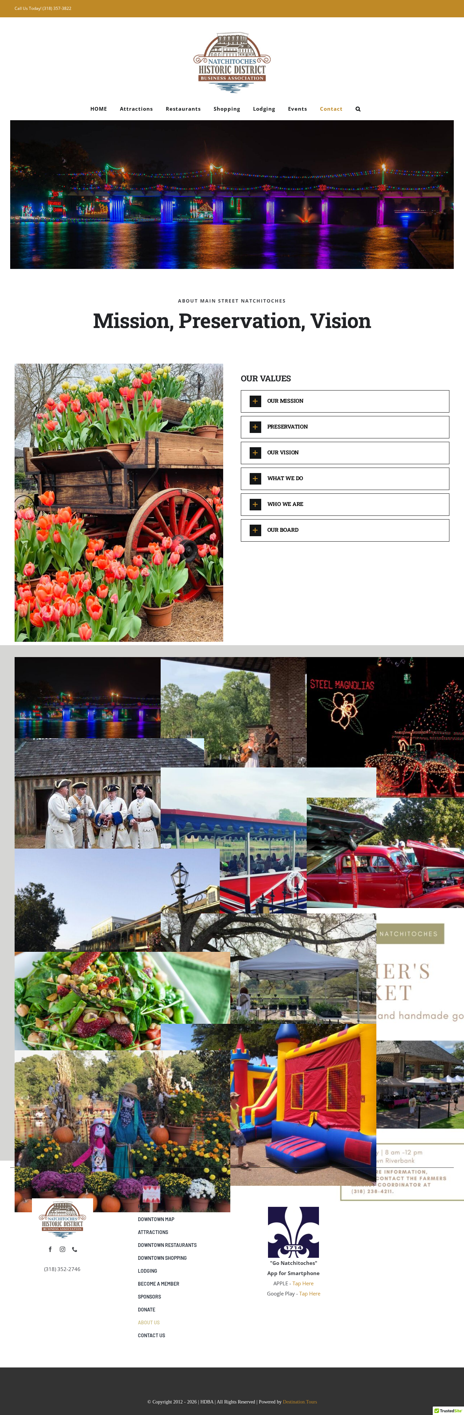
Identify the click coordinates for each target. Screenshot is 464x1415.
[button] (358, 108)
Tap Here (303, 1283)
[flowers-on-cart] (62, 1200)
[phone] (74, 1249)
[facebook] (50, 1249)
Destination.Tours (300, 1401)
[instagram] (62, 1249)
